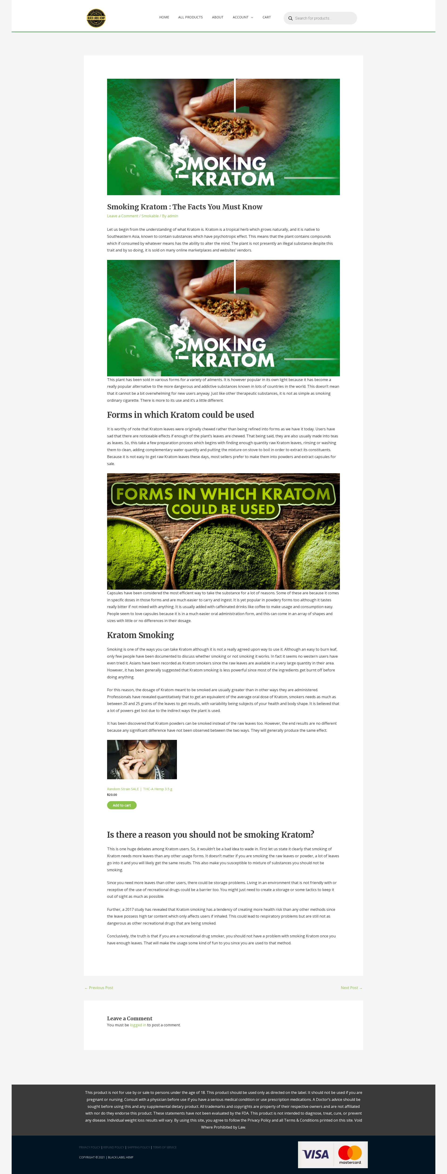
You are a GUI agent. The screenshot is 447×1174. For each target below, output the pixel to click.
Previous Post (98, 987)
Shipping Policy (138, 1147)
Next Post (352, 987)
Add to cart (122, 805)
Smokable (150, 215)
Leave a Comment (122, 215)
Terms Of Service (164, 1147)
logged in (138, 1025)
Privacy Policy (89, 1147)
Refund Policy (113, 1147)
